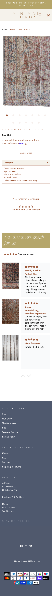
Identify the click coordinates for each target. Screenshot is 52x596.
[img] (10, 254)
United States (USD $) (25, 561)
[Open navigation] (4, 15)
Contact (5, 453)
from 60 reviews (26, 254)
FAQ (4, 457)
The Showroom (9, 423)
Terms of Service (10, 432)
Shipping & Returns (11, 466)
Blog (4, 427)
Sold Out (25, 153)
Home (4, 29)
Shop (4, 414)
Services (6, 462)
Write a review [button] (26, 217)
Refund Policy (8, 436)
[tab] (26, 162)
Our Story (7, 418)
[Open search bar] (40, 15)
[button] (26, 72)
